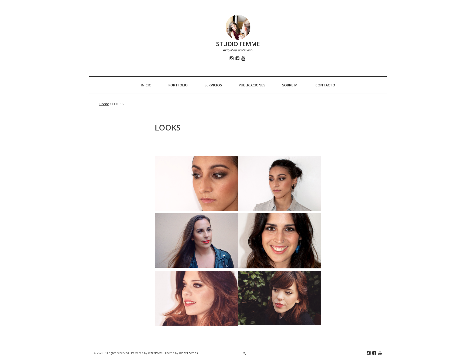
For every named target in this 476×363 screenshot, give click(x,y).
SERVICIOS (213, 85)
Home (104, 104)
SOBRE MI (290, 85)
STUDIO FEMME (238, 44)
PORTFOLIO (178, 85)
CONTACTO (325, 85)
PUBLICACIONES (252, 85)
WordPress (155, 353)
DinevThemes (188, 353)
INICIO (146, 85)
